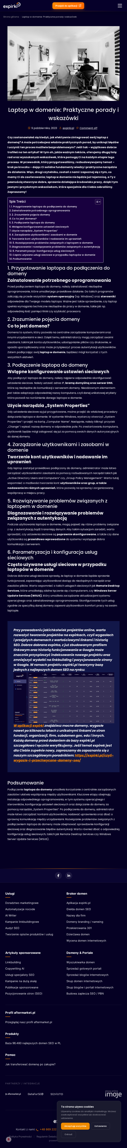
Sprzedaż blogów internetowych (87, 974)
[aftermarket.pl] (13, 1094)
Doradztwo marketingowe (22, 903)
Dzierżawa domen (78, 934)
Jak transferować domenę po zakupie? (30, 1064)
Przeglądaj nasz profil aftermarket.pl (28, 1022)
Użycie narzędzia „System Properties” (35, 230)
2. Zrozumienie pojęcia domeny (31, 214)
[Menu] (120, 5)
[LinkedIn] (68, 875)
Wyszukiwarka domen (80, 962)
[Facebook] (58, 875)
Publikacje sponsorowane (21, 987)
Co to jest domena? (24, 218)
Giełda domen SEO (78, 909)
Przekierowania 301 (79, 928)
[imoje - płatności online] (113, 1094)
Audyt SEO (12, 928)
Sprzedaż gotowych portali (83, 968)
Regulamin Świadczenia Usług (53, 1136)
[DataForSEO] (36, 1094)
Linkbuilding (13, 962)
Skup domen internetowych (84, 981)
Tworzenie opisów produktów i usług (29, 934)
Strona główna (11, 16)
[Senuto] (58, 1094)
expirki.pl (68, 128)
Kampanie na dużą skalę (21, 981)
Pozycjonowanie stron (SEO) (23, 993)
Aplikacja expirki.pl (78, 903)
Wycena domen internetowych (86, 940)
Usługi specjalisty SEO (19, 974)
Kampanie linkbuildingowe (22, 921)
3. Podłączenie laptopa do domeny (33, 222)
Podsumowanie (22, 258)
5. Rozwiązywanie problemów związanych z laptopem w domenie (53, 242)
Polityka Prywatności (20, 1136)
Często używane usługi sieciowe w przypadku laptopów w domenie (54, 255)
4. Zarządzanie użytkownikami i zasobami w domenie (44, 234)
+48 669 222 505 (51, 1129)
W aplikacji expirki (29, 725)
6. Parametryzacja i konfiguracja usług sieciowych (43, 251)
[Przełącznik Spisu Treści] (96, 202)
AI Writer (10, 915)
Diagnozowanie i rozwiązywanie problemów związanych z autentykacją (56, 246)
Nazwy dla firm (75, 915)
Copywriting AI (14, 968)
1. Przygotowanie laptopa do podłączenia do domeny (44, 206)
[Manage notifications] (8, 1139)
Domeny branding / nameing (84, 921)
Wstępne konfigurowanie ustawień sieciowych (40, 226)
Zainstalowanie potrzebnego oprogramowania (41, 210)
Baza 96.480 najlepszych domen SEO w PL (33, 1043)
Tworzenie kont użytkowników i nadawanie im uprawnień (46, 238)
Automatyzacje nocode (20, 909)
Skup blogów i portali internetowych (89, 987)
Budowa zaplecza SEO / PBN (85, 993)
